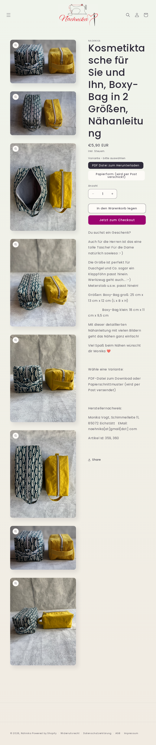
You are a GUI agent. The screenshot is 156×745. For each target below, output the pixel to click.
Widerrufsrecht (70, 733)
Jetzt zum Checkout (117, 220)
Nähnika (26, 733)
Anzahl (93, 186)
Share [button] (96, 460)
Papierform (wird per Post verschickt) (116, 175)
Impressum (131, 733)
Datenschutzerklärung (97, 733)
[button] (8, 15)
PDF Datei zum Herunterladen (115, 165)
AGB (117, 733)
